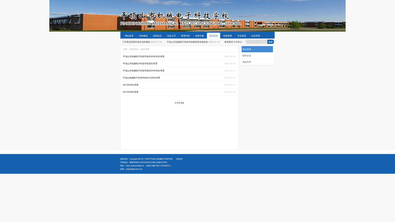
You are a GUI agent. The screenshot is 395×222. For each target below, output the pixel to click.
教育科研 (185, 35)
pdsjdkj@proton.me (134, 169)
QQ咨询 (179, 158)
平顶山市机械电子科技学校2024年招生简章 (143, 70)
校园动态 (157, 35)
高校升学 (246, 61)
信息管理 (255, 35)
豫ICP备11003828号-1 (161, 165)
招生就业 (213, 35)
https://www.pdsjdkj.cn (135, 165)
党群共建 (199, 35)
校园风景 (227, 35)
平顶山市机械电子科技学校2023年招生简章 (143, 56)
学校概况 (143, 35)
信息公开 (171, 35)
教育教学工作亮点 (231, 41)
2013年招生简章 (131, 84)
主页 (125, 49)
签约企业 (246, 55)
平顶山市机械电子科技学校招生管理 (140, 63)
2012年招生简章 (131, 91)
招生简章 (145, 49)
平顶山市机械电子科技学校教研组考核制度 (185, 41)
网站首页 (129, 35)
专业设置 (241, 35)
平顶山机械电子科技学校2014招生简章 (141, 77)
